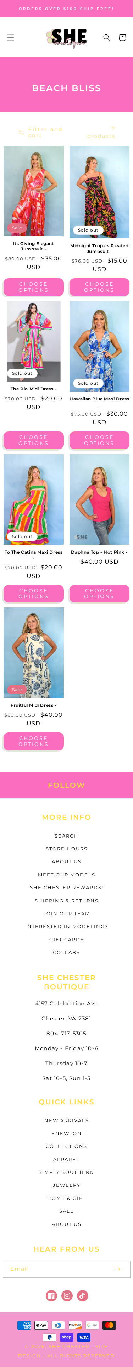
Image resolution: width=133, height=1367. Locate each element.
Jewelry (67, 1185)
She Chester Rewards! (67, 887)
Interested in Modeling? (66, 926)
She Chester (70, 1346)
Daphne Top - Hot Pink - (99, 552)
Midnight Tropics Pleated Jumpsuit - (99, 248)
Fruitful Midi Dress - (34, 705)
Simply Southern (66, 1172)
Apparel (66, 1159)
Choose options (33, 287)
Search (66, 836)
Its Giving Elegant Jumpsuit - (33, 246)
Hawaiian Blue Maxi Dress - (99, 401)
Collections (66, 1146)
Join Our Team (66, 913)
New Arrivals (66, 1120)
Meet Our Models (66, 874)
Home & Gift (66, 1198)
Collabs (66, 952)
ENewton (66, 1133)
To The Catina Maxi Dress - (33, 554)
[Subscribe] (117, 1269)
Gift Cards (66, 939)
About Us (67, 861)
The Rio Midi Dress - (34, 389)
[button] (10, 37)
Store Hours (67, 848)
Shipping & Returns (67, 900)
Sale (66, 1211)
